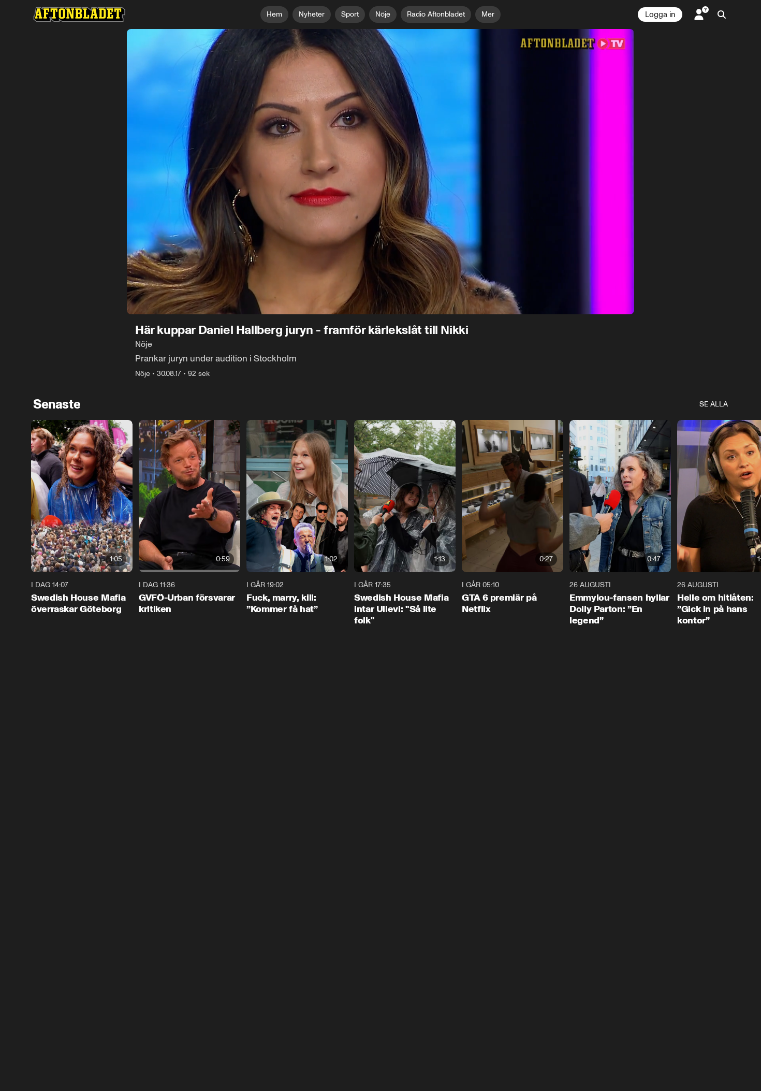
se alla (713, 404)
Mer (487, 14)
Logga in (660, 14)
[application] (380, 171)
